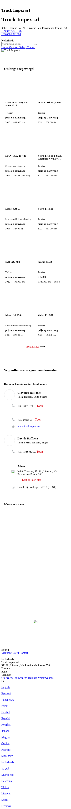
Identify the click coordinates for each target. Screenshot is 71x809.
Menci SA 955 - (13, 315)
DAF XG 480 (12, 261)
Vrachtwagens (45, 677)
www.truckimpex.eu (28, 426)
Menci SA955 (12, 208)
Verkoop (6, 652)
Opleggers (7, 677)
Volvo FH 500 (45, 208)
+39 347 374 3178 (11, 31)
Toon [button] (40, 405)
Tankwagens (20, 677)
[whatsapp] (26, 411)
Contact (23, 652)
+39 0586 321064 (11, 34)
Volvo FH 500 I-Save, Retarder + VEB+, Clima (50, 157)
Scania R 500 (45, 261)
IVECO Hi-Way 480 (49, 102)
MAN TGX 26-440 (15, 155)
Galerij (15, 652)
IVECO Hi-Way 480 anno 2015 (16, 104)
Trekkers (32, 677)
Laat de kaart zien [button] (31, 479)
